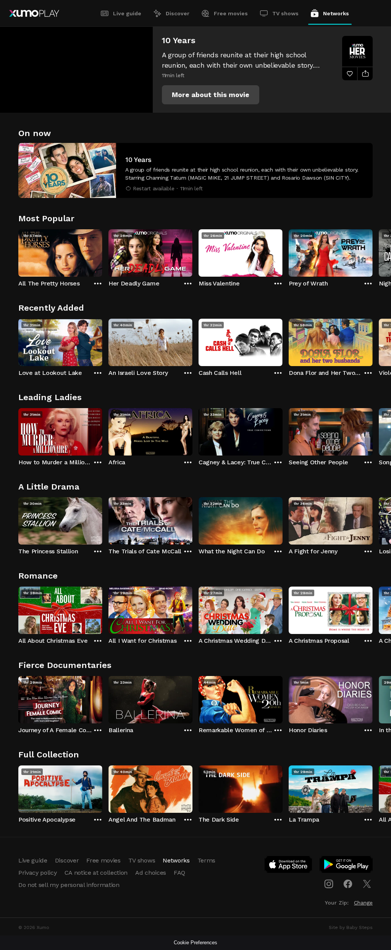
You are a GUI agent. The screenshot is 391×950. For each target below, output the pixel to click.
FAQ (179, 872)
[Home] (34, 13)
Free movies (231, 13)
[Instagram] (328, 884)
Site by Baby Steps (351, 927)
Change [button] (363, 903)
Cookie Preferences (195, 942)
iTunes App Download (288, 866)
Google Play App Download (346, 866)
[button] (210, 94)
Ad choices (150, 872)
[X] (367, 884)
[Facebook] (348, 884)
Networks (336, 13)
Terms (206, 860)
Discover (177, 13)
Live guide (127, 13)
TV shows (285, 13)
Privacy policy (37, 872)
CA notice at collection (96, 872)
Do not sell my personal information (69, 884)
